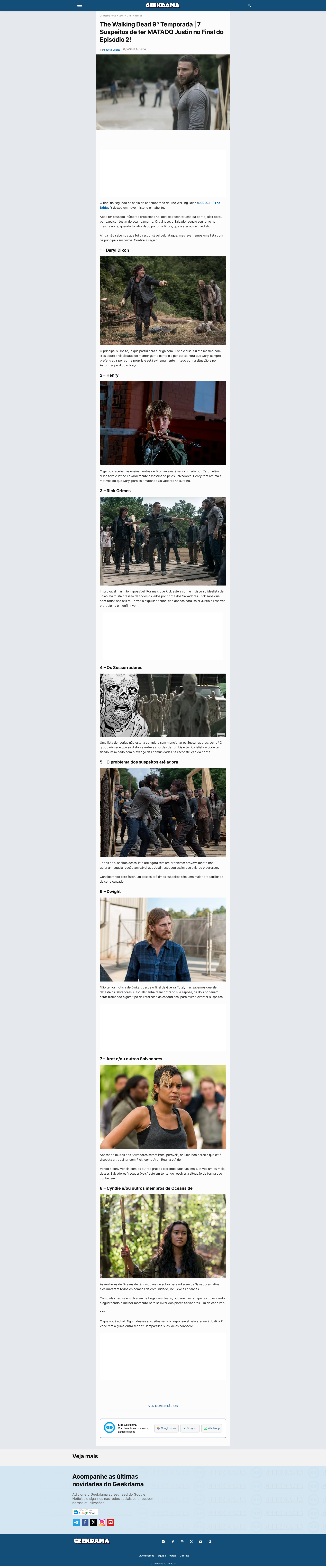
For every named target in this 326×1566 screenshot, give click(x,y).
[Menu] (79, 5)
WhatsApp (214, 1428)
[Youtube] (201, 1542)
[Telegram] (176, 138)
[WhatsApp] (168, 138)
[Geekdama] (163, 6)
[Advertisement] (163, 173)
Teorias (138, 15)
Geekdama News (108, 15)
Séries (121, 15)
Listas (129, 15)
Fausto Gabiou (112, 49)
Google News (168, 1428)
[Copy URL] (184, 138)
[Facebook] (173, 1542)
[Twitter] (191, 1542)
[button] (249, 5)
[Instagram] (182, 1542)
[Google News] (210, 1542)
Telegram (192, 1428)
